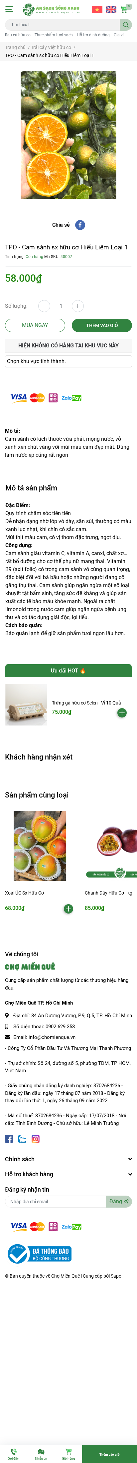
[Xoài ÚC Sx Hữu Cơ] (40, 846)
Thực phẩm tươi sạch (54, 35)
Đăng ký (119, 1201)
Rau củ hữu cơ (18, 35)
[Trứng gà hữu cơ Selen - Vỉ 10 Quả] (26, 704)
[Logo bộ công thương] (38, 1254)
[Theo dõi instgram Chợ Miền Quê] (36, 1138)
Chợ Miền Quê (65, 1276)
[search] (126, 25)
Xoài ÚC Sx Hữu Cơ (24, 893)
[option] (68, 135)
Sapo (116, 1276)
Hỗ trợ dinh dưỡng (93, 35)
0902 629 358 (60, 1027)
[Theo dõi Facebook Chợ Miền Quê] (9, 1138)
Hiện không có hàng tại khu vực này (68, 345)
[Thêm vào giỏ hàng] (122, 712)
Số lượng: (16, 306)
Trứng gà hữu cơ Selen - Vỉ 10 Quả (86, 702)
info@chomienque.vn (52, 1037)
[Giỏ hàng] (124, 9)
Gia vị (119, 35)
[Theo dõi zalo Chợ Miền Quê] (22, 1138)
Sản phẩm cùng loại (37, 795)
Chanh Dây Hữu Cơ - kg (108, 893)
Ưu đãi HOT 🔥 (68, 670)
